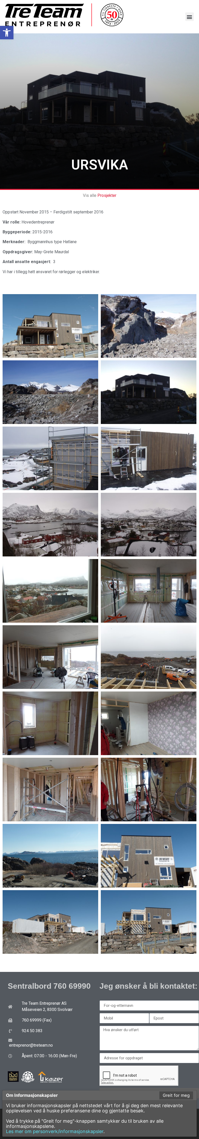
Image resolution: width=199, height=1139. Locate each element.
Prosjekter (106, 195)
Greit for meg (176, 1095)
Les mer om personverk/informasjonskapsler (54, 1131)
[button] (6, 32)
